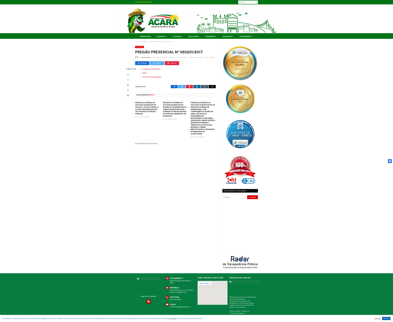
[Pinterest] (128, 90)
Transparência (245, 36)
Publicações (193, 36)
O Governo (176, 36)
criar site (243, 297)
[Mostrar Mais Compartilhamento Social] (182, 63)
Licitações (139, 47)
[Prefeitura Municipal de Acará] (196, 20)
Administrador (146, 57)
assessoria (236, 301)
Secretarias (227, 36)
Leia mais (172, 318)
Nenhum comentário (197, 57)
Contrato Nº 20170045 (151, 69)
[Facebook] (128, 74)
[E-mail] (128, 95)
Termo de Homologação (151, 77)
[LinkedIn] (128, 85)
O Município (160, 36)
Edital (144, 73)
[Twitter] (128, 80)
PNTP (239, 311)
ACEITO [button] (386, 318)
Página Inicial (145, 36)
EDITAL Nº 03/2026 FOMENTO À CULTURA (168, 2)
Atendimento (210, 36)
